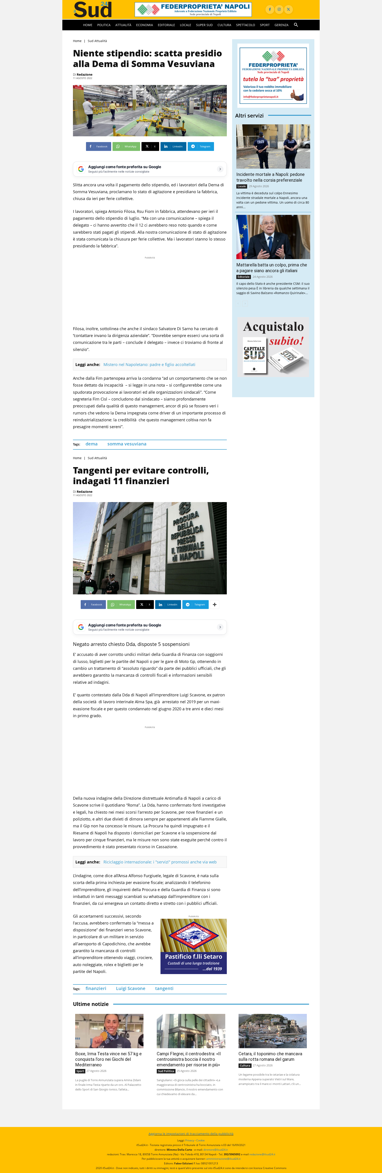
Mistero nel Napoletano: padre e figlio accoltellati (149, 364)
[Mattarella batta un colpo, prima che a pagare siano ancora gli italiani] (273, 237)
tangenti (164, 988)
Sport (80, 1071)
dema (92, 444)
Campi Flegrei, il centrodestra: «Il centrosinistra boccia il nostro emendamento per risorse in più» (189, 1059)
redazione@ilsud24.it (262, 1154)
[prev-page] (238, 303)
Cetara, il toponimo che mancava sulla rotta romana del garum (270, 1056)
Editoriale (244, 277)
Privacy (189, 1140)
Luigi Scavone (130, 988)
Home (77, 41)
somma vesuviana (127, 444)
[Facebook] (269, 9)
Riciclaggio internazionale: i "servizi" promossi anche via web (160, 862)
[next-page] (245, 303)
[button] (296, 25)
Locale (242, 186)
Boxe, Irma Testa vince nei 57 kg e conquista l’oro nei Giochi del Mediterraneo (108, 1059)
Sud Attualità (97, 41)
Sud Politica (166, 1071)
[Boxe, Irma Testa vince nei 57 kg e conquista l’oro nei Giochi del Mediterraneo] (109, 1031)
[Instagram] (279, 9)
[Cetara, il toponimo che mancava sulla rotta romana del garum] (273, 1031)
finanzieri (96, 988)
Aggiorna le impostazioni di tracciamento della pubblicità (191, 1134)
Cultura (245, 1065)
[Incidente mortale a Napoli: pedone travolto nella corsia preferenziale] (273, 146)
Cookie (200, 1140)
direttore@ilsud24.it (215, 1150)
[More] (214, 604)
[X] (288, 9)
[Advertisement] (150, 291)
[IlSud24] (98, 9)
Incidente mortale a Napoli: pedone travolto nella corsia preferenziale (270, 177)
